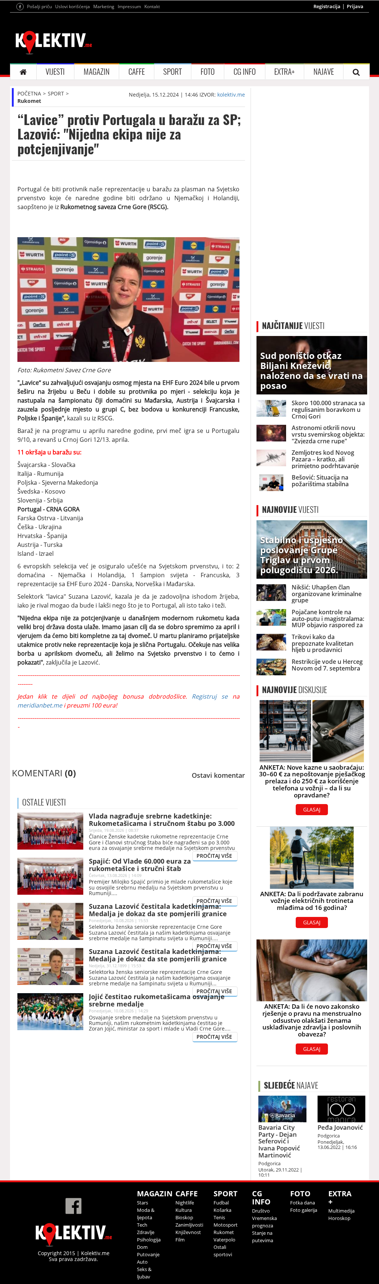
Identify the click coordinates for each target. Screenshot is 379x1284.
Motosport (226, 1224)
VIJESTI (55, 71)
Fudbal (221, 1202)
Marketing (103, 6)
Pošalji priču (39, 6)
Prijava (355, 6)
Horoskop (339, 1218)
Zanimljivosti (189, 1224)
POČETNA (29, 93)
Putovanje (148, 1254)
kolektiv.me (231, 94)
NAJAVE (323, 71)
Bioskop (184, 1217)
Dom (142, 1247)
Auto (142, 1261)
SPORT (172, 71)
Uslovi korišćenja (72, 6)
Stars (142, 1202)
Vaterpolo (224, 1239)
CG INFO (245, 71)
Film (180, 1239)
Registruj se (210, 696)
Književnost (188, 1232)
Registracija (327, 6)
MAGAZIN (97, 71)
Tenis (219, 1217)
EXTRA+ (284, 71)
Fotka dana (302, 1202)
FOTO (208, 71)
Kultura (183, 1210)
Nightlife (184, 1202)
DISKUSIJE (294, 689)
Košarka (222, 1210)
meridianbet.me (39, 705)
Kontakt (152, 6)
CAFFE (136, 71)
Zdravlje (145, 1232)
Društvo (261, 1210)
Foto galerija (303, 1210)
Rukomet (29, 100)
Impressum (129, 6)
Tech (142, 1224)
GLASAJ (312, 809)
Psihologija (149, 1239)
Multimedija (341, 1210)
